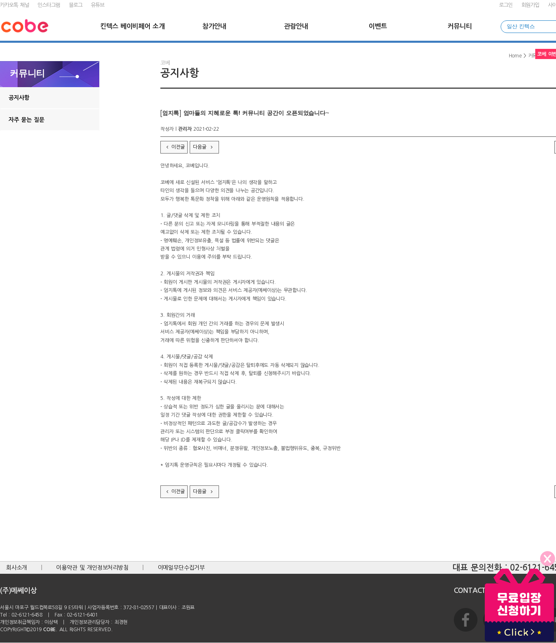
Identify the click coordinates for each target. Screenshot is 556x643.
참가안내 (214, 26)
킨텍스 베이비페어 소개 (132, 26)
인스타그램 (48, 5)
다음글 (200, 147)
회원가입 (530, 5)
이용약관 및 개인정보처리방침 (92, 568)
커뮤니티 (460, 26)
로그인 (505, 5)
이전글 (177, 147)
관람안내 (296, 26)
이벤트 (378, 26)
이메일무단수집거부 (181, 568)
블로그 (75, 5)
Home (515, 55)
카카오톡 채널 (14, 5)
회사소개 (16, 568)
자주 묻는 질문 (26, 120)
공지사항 (19, 98)
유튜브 (97, 5)
